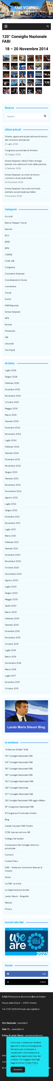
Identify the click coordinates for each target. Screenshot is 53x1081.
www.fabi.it (23, 1023)
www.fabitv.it (18, 1029)
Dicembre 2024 (12, 427)
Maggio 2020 (11, 599)
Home (8, 877)
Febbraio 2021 (12, 542)
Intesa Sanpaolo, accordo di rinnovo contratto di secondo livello (22, 176)
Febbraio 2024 (12, 446)
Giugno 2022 (11, 510)
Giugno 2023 (11, 472)
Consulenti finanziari (14, 273)
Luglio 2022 (10, 504)
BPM (7, 248)
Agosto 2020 (11, 580)
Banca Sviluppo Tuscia (16, 222)
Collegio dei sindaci (14, 838)
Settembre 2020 (13, 574)
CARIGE (8, 254)
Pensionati (10, 331)
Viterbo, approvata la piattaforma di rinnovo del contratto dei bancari (26, 138)
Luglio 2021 (10, 529)
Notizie (8, 324)
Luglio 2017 (10, 675)
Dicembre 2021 (12, 516)
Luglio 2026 (10, 370)
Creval (8, 292)
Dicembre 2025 (12, 389)
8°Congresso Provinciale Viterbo (21, 813)
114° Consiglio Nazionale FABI (19, 762)
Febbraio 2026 (12, 383)
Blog (7, 819)
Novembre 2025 (13, 395)
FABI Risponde (12, 305)
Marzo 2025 (11, 415)
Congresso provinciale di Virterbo (21, 150)
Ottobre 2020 (12, 567)
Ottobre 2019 (11, 644)
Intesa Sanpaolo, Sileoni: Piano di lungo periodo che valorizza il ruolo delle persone (25, 162)
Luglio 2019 (10, 650)
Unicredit (9, 343)
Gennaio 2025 (12, 421)
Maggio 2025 (11, 408)
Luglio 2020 (11, 586)
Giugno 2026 (11, 376)
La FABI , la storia (13, 883)
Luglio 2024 (10, 440)
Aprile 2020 (10, 605)
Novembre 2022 (13, 485)
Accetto (18, 1069)
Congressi (10, 267)
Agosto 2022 (11, 497)
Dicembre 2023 (12, 459)
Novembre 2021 (12, 523)
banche (8, 229)
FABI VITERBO (26, 8)
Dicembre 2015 (12, 682)
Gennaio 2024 (12, 453)
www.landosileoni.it (34, 1035)
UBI (6, 337)
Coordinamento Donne (16, 280)
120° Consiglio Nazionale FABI (19, 781)
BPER (7, 241)
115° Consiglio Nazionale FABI (19, 768)
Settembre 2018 (13, 663)
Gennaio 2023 (12, 478)
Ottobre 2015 (11, 688)
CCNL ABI (9, 261)
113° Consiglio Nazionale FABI (19, 756)
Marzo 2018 (10, 669)
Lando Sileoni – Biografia (17, 896)
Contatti (9, 854)
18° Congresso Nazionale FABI (19, 806)
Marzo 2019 (10, 656)
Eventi (8, 299)
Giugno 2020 (11, 593)
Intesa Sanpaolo (12, 311)
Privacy (8, 909)
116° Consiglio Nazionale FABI (19, 775)
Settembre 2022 (13, 491)
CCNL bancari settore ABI (17, 832)
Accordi (9, 216)
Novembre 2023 (13, 465)
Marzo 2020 (11, 612)
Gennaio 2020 (12, 624)
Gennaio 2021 (11, 548)
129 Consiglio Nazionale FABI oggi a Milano (25, 800)
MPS (7, 318)
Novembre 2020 (13, 561)
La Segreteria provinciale (17, 890)
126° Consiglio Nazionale (16, 787)
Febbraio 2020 (12, 618)
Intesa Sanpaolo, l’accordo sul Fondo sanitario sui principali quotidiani (22, 190)
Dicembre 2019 (12, 631)
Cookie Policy (11, 861)
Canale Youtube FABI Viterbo (19, 826)
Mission (8, 902)
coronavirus (10, 286)
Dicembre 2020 (12, 555)
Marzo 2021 (10, 535)
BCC (7, 235)
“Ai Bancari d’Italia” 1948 (16, 749)
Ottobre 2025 (12, 402)
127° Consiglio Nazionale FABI (19, 794)
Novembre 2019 (12, 637)
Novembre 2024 (13, 434)
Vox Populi (10, 350)
